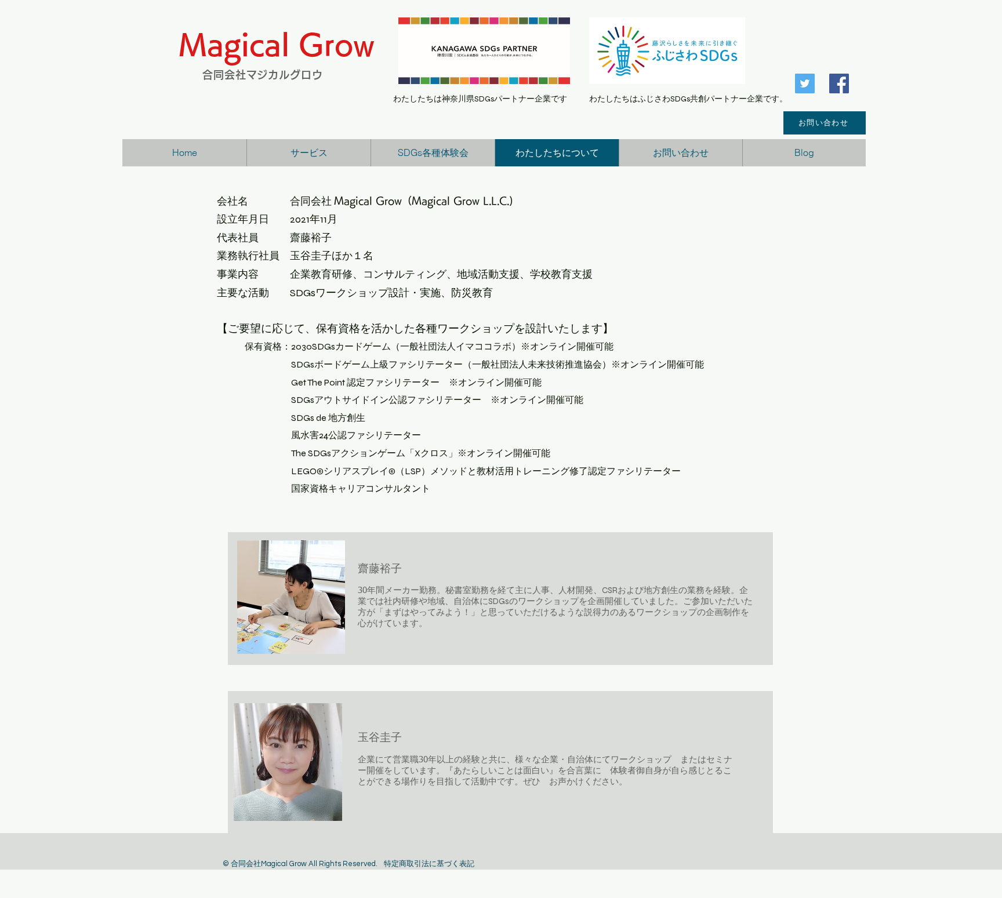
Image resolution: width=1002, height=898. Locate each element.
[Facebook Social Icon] (839, 83)
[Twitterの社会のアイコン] (805, 83)
